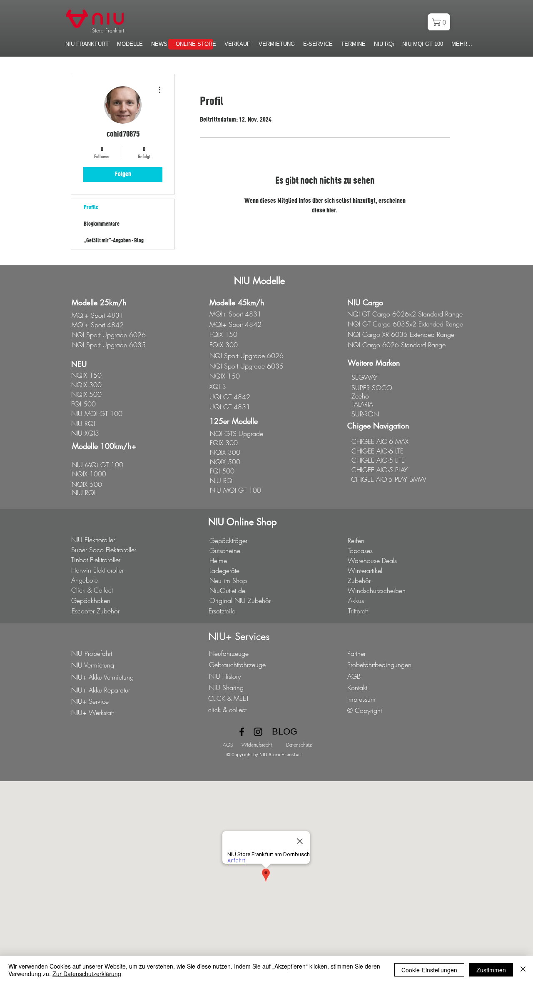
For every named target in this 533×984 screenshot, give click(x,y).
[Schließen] (523, 969)
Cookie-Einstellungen (429, 970)
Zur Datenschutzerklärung (86, 973)
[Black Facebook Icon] (241, 731)
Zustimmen (491, 970)
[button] (159, 44)
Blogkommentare (102, 224)
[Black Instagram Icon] (258, 731)
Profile (91, 207)
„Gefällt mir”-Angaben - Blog (114, 241)
